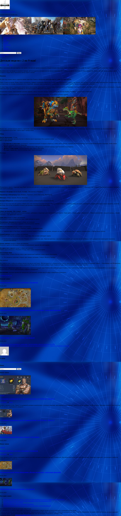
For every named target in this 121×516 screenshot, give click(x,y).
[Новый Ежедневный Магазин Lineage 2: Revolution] (6, 433)
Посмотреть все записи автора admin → (12, 362)
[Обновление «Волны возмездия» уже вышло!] (15, 334)
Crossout (6, 42)
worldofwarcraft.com (6, 275)
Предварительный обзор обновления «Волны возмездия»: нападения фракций (30, 310)
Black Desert (7, 38)
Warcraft (6, 48)
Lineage (6, 43)
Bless (5, 40)
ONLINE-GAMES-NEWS (7, 11)
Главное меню (4, 54)
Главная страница (9, 37)
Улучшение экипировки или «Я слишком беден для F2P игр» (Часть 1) (27, 420)
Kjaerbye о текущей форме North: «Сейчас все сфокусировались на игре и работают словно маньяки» (34, 499)
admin (11, 65)
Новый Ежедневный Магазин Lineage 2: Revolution (19, 437)
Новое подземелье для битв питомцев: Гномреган (19, 282)
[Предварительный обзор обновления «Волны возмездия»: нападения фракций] (15, 306)
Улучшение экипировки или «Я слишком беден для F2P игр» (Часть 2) (27, 399)
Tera (5, 46)
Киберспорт (7, 50)
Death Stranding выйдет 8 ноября (13, 502)
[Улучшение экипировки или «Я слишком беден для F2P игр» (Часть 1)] (6, 417)
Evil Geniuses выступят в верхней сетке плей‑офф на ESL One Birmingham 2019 (27, 501)
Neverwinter (7, 45)
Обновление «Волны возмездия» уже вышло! (17, 338)
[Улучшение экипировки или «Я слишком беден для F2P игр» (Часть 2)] (15, 394)
